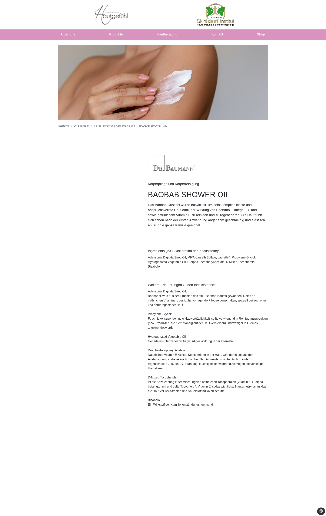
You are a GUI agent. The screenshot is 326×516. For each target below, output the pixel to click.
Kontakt (217, 34)
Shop (261, 34)
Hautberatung (167, 34)
